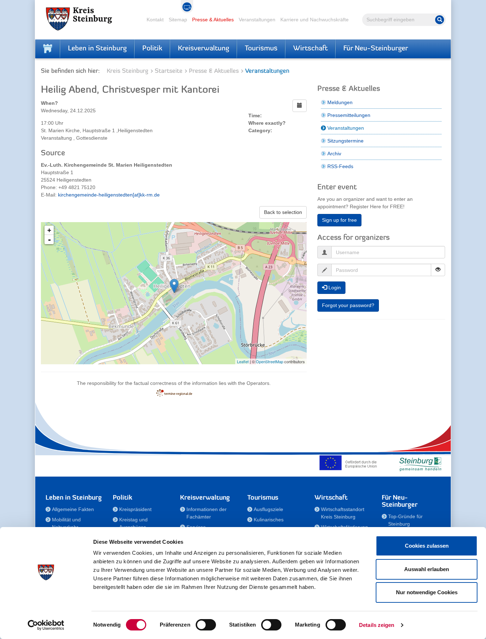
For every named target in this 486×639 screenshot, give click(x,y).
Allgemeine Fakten (73, 509)
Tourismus (261, 48)
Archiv (334, 153)
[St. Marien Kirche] (174, 286)
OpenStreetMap (269, 361)
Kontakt (155, 19)
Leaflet (243, 361)
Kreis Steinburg (127, 71)
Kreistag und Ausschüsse (133, 523)
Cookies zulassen (427, 546)
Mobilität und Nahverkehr (66, 523)
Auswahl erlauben (426, 569)
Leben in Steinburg (97, 48)
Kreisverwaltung (203, 48)
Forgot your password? (348, 305)
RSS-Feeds (340, 166)
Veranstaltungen (257, 19)
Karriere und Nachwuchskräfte (314, 19)
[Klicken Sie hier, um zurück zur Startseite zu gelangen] (47, 48)
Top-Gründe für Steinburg (405, 520)
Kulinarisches (269, 519)
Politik (152, 48)
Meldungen (340, 102)
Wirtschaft (310, 48)
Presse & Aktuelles (213, 19)
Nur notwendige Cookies (427, 592)
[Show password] (438, 270)
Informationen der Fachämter (206, 513)
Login (334, 287)
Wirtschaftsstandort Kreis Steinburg (342, 513)
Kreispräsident (135, 509)
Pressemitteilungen (348, 115)
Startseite (169, 71)
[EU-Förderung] (349, 462)
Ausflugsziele (268, 509)
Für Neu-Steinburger (375, 48)
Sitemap (178, 19)
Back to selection (283, 212)
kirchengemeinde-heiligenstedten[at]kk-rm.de (109, 195)
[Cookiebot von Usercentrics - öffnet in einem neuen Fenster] (46, 625)
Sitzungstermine (345, 141)
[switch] (206, 624)
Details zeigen (376, 625)
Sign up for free (339, 220)
